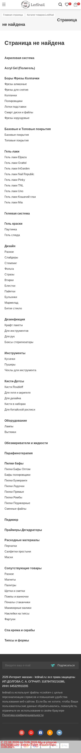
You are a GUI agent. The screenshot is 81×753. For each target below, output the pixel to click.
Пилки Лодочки (14, 486)
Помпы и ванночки (16, 596)
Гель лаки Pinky (15, 179)
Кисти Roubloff (14, 386)
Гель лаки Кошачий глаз (20, 196)
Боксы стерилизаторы (19, 342)
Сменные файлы (15, 508)
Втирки (9, 280)
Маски (9, 557)
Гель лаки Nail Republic (19, 174)
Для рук (10, 336)
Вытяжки (10, 432)
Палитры (10, 585)
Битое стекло (13, 308)
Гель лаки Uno (14, 191)
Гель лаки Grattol (15, 162)
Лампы (9, 426)
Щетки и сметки (15, 590)
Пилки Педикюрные (17, 503)
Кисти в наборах (15, 403)
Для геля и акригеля (18, 392)
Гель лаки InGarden (17, 168)
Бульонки (11, 297)
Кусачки (10, 358)
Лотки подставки (15, 106)
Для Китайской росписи (20, 409)
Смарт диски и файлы (19, 112)
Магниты (10, 579)
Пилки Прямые (14, 491)
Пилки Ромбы (13, 497)
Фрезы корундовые (17, 117)
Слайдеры (11, 257)
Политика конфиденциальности (23, 715)
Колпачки (11, 95)
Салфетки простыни (18, 551)
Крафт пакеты (14, 325)
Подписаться (66, 665)
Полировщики (13, 101)
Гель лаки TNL (14, 185)
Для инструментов (16, 330)
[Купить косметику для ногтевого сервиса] (33, 4)
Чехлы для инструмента (20, 370)
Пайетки (10, 291)
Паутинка (11, 229)
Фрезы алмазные (16, 84)
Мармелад (11, 302)
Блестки (10, 285)
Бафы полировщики (17, 474)
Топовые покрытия (17, 140)
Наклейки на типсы (17, 613)
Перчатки (11, 545)
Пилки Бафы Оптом (17, 469)
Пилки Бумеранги (16, 480)
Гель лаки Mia (14, 202)
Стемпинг (11, 263)
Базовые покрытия (17, 134)
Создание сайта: (41, 740)
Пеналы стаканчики (17, 602)
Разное (9, 251)
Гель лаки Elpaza (16, 157)
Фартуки (10, 619)
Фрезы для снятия (16, 89)
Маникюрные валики (18, 607)
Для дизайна (13, 398)
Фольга (9, 268)
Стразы (9, 274)
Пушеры (10, 364)
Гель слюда (12, 235)
